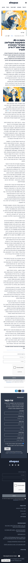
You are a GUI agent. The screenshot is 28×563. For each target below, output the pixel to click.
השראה (19, 7)
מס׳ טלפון (21, 421)
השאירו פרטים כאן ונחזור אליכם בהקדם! (16, 350)
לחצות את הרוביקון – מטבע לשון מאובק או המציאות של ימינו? (15, 530)
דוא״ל (22, 427)
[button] (26, 2)
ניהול (7, 7)
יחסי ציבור (13, 7)
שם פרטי (21, 410)
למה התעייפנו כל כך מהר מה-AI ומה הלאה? (14, 544)
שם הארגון (21, 432)
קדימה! (14, 377)
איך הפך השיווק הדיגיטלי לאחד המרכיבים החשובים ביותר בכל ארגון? (15, 526)
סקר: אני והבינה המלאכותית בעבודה (16, 541)
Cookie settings (5, 560)
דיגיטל (24, 7)
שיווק (3, 7)
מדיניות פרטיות (8, 381)
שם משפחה (21, 416)
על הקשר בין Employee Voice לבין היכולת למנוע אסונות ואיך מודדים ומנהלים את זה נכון (14, 537)
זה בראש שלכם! (21, 534)
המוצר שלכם (20, 438)
